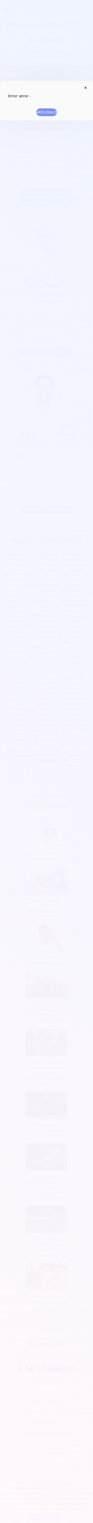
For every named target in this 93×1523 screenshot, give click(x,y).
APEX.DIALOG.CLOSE (85, 88)
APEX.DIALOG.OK (46, 112)
